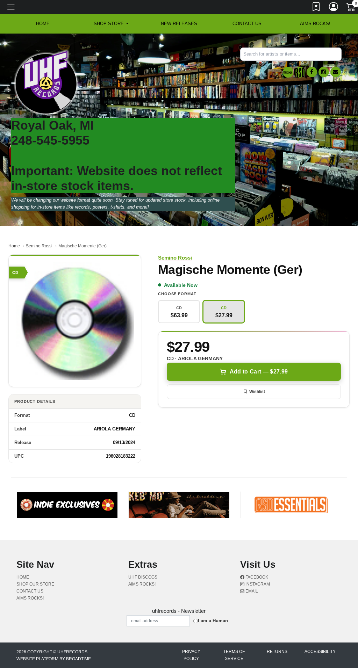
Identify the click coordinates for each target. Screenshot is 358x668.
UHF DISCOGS (142, 577)
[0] (351, 8)
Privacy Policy (191, 655)
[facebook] (312, 72)
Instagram (257, 584)
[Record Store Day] (300, 72)
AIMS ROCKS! (315, 23)
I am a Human (213, 620)
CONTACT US (247, 23)
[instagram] (324, 72)
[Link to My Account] (334, 8)
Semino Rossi (39, 246)
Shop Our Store (35, 584)
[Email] (336, 72)
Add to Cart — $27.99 (259, 372)
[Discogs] (288, 72)
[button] (111, 23)
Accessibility (320, 651)
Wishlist (257, 391)
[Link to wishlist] (316, 8)
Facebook (256, 577)
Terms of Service (234, 655)
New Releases (179, 23)
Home (14, 246)
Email (251, 591)
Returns (277, 651)
